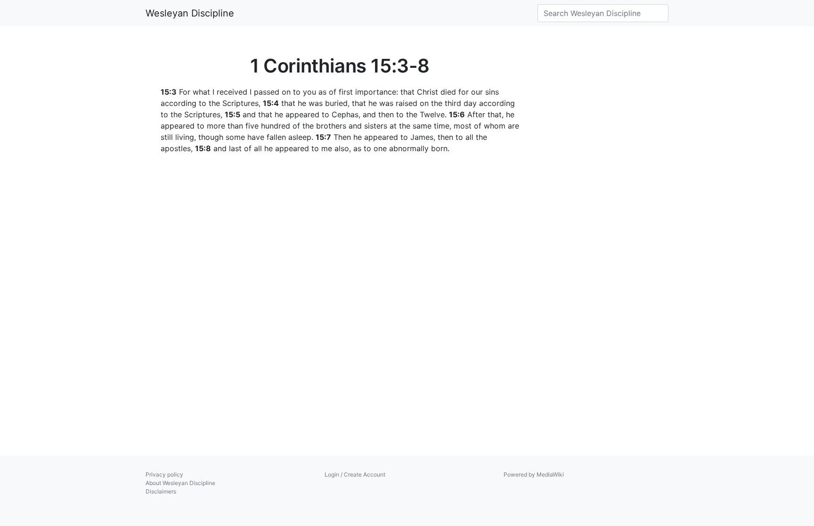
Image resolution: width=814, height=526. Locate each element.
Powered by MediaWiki (534, 474)
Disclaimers (161, 491)
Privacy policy (164, 474)
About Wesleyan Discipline (180, 482)
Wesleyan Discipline (190, 13)
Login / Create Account (355, 474)
